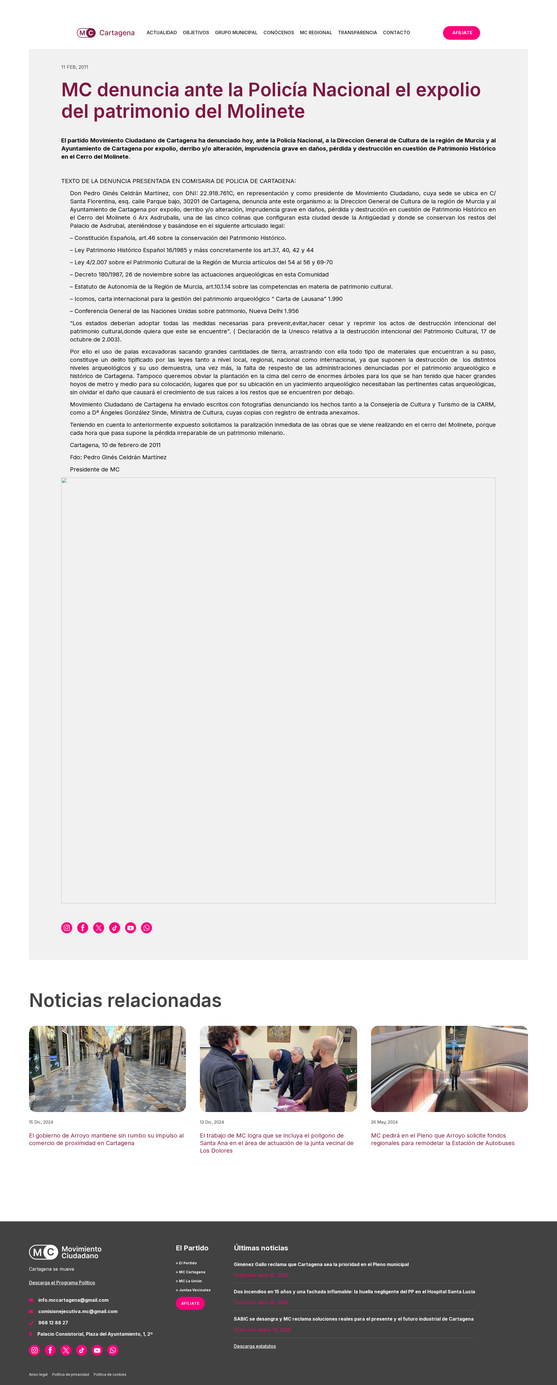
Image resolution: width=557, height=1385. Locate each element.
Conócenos (278, 32)
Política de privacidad (70, 1374)
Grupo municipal (236, 32)
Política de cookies (110, 1374)
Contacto (396, 32)
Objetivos (196, 32)
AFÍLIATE (190, 1303)
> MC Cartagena (190, 1272)
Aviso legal (38, 1374)
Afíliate (462, 32)
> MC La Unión (189, 1281)
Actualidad (162, 32)
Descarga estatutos (255, 1346)
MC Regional (316, 32)
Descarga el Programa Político (62, 1282)
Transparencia (357, 32)
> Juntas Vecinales (193, 1290)
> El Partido (186, 1263)
